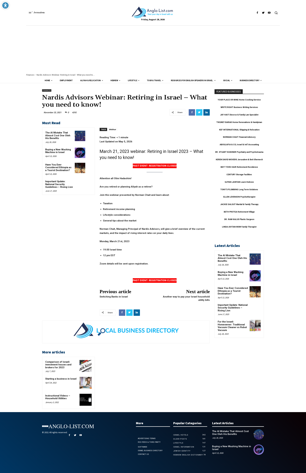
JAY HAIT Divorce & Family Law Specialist (239, 115)
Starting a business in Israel (60, 378)
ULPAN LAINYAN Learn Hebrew (239, 182)
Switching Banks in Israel (114, 296)
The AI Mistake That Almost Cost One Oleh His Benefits (57, 135)
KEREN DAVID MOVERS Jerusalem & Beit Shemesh (239, 159)
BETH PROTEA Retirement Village (239, 212)
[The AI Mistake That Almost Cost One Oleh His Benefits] (80, 136)
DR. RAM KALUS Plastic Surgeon (239, 219)
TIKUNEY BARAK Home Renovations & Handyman (239, 122)
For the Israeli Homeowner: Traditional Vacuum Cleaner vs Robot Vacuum (232, 326)
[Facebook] (257, 13)
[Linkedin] (206, 112)
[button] (276, 13)
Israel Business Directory (150, 451)
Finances (30, 75)
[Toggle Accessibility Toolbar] (5, 5)
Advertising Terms (147, 438)
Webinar (112, 129)
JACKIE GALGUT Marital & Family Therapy (239, 204)
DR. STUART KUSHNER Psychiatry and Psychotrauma (239, 152)
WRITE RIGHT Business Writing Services (239, 107)
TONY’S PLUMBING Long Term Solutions (239, 189)
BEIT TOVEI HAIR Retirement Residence (239, 167)
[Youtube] (269, 13)
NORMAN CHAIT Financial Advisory (239, 137)
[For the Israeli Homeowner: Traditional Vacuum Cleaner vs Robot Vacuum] (255, 325)
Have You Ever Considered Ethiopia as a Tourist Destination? (58, 167)
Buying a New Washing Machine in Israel (58, 151)
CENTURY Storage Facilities (239, 174)
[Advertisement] (153, 49)
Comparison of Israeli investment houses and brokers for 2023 (58, 364)
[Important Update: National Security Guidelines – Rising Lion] (80, 185)
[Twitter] (263, 13)
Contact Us (143, 454)
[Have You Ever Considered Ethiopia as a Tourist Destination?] (80, 168)
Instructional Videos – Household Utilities (57, 397)
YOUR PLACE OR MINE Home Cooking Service (239, 100)
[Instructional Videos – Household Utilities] (86, 400)
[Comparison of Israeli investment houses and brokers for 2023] (86, 366)
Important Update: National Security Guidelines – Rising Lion (59, 184)
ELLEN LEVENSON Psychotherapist (239, 197)
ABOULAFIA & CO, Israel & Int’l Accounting (239, 144)
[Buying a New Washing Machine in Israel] (80, 153)
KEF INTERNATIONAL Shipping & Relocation (239, 130)
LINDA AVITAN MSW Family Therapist (239, 227)
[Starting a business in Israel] (86, 383)
